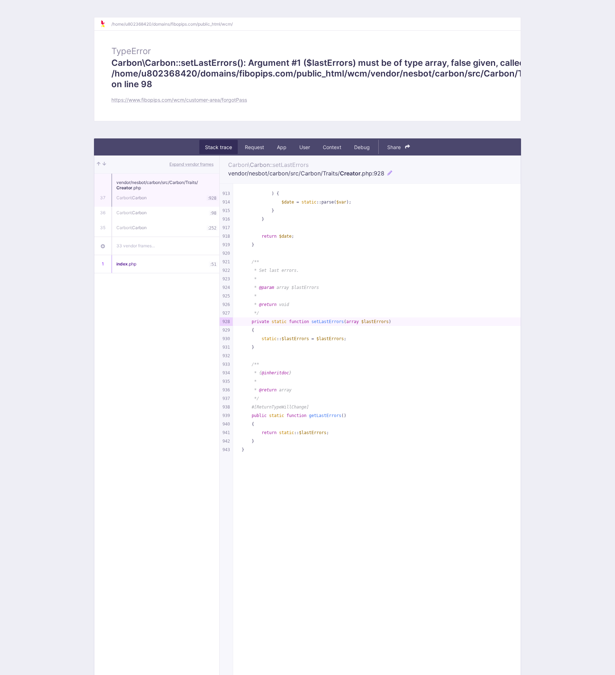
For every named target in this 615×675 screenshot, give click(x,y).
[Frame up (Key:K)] (98, 164)
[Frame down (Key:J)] (104, 164)
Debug (362, 147)
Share (394, 147)
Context (332, 147)
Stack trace (218, 147)
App (282, 147)
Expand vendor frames (191, 164)
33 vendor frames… (135, 245)
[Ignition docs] (105, 23)
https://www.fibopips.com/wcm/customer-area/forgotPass (179, 100)
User (304, 147)
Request (254, 147)
